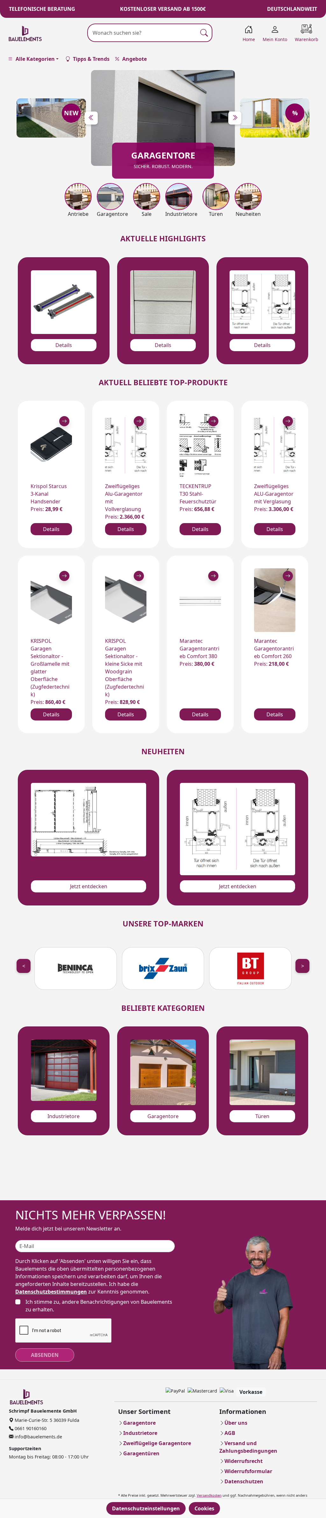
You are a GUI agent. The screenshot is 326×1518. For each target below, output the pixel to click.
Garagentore (163, 1116)
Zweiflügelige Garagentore (157, 1443)
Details (63, 345)
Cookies (204, 1508)
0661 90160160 (29, 1428)
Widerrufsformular (248, 1471)
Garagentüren (141, 1453)
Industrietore (63, 1116)
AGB (229, 1432)
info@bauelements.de (37, 1437)
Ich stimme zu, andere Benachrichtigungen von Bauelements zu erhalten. (98, 1305)
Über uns (235, 1422)
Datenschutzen (243, 1481)
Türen (262, 1116)
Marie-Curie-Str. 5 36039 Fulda (46, 1420)
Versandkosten (209, 1495)
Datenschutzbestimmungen (51, 1291)
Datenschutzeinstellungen (146, 1508)
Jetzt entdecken (88, 886)
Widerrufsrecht (243, 1461)
